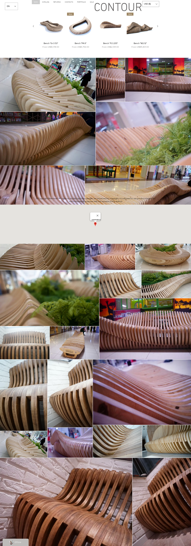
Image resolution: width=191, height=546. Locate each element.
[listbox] (150, 4)
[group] (95, 33)
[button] (150, 4)
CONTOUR (118, 8)
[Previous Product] (33, 26)
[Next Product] (157, 26)
